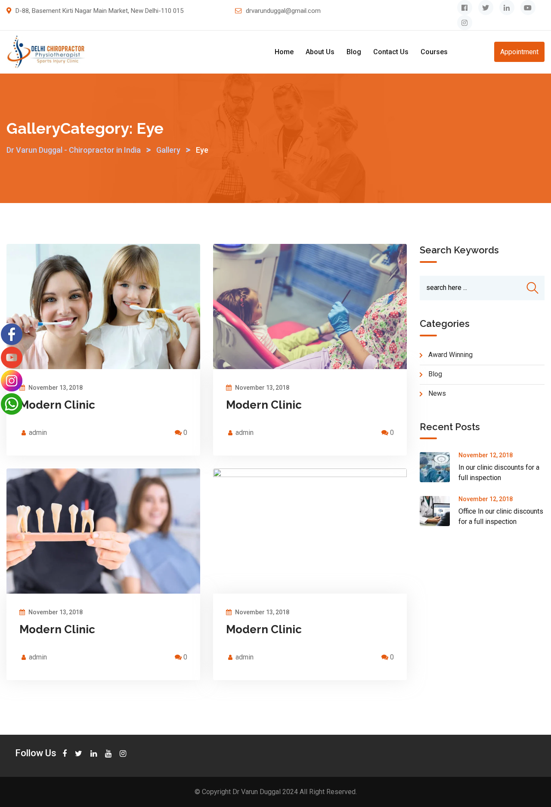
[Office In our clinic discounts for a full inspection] (439, 511)
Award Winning (450, 355)
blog (435, 374)
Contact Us (391, 52)
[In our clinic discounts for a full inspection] (439, 467)
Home (284, 52)
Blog (354, 52)
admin (38, 432)
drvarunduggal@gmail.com (283, 11)
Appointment (519, 52)
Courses (434, 52)
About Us (320, 52)
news (437, 393)
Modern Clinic (57, 404)
